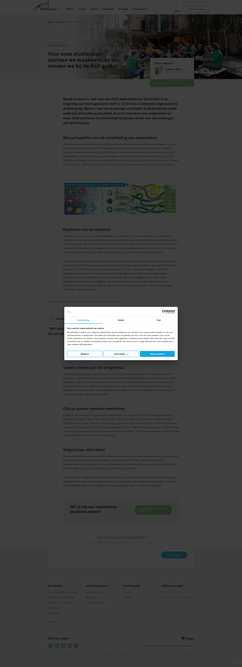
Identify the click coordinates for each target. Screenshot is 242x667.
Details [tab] (121, 320)
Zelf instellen (119, 354)
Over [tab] (159, 320)
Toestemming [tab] (83, 320)
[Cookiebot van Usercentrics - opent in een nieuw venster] (164, 312)
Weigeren (85, 354)
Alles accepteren (157, 354)
